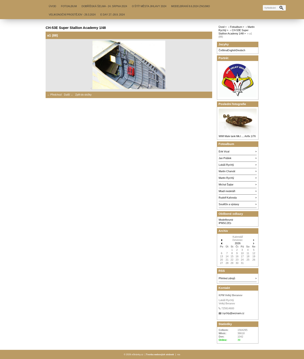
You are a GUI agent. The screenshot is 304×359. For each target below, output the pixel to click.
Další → (68, 94)
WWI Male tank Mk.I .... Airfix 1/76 (237, 136)
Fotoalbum (69, 6)
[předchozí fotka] (91, 88)
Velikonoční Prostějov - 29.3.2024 (72, 14)
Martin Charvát (227, 171)
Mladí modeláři (227, 191)
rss (178, 354)
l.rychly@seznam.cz (233, 313)
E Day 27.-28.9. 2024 (112, 14)
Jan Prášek (225, 158)
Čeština (223, 50)
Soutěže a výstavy (229, 204)
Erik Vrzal (224, 151)
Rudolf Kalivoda (228, 197)
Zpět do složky (83, 94)
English (231, 50)
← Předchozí (54, 94)
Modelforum (225, 219)
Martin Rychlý (226, 178)
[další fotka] (166, 88)
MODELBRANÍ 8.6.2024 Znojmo (190, 6)
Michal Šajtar (226, 184)
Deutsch (240, 50)
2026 (238, 243)
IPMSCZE (224, 223)
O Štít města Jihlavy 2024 (149, 6)
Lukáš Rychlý (226, 164)
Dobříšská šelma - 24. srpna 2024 (104, 6)
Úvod (52, 6)
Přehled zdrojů (227, 278)
